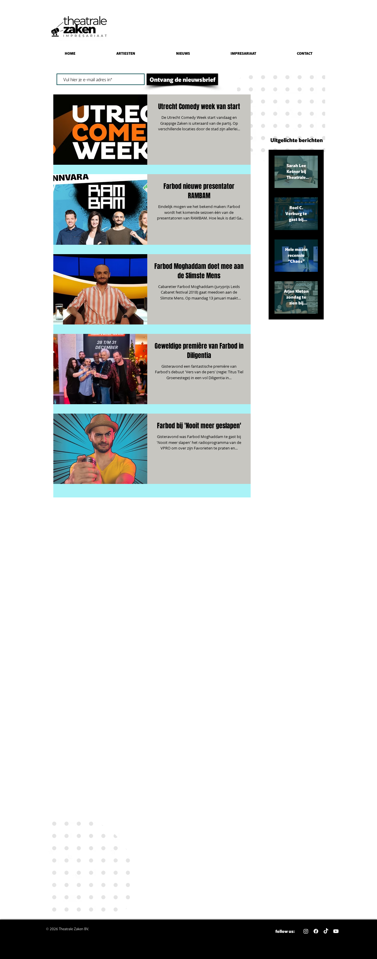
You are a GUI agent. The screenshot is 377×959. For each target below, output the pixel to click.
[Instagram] (306, 931)
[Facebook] (316, 931)
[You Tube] (336, 931)
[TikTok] (326, 931)
